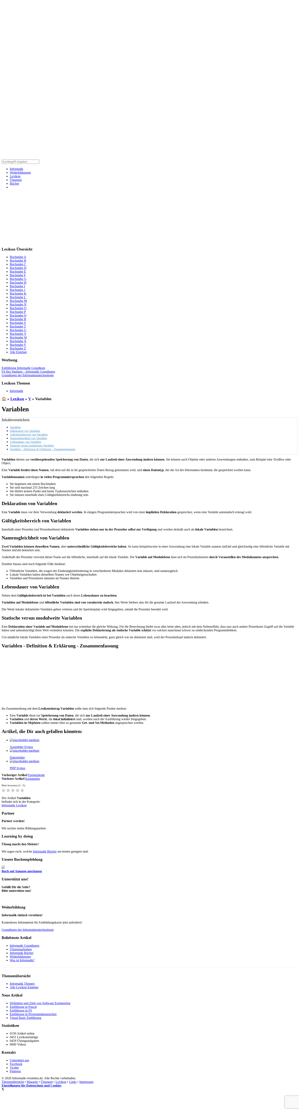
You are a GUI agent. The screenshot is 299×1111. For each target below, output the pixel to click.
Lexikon (15, 176)
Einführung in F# (21, 1010)
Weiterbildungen (20, 172)
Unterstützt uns (19, 1060)
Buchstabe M (18, 301)
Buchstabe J (17, 290)
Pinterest (15, 1071)
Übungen (16, 180)
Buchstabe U (18, 330)
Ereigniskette (36, 775)
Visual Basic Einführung (25, 1018)
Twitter (14, 1067)
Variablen (15, 427)
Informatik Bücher (45, 851)
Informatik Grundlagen (24, 945)
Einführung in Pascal (23, 1007)
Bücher (14, 183)
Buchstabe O (18, 308)
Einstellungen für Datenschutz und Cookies (31, 1085)
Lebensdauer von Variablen (25, 441)
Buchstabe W (18, 337)
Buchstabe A (18, 257)
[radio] (3, 790)
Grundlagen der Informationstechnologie (28, 375)
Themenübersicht (13, 1082)
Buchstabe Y (18, 344)
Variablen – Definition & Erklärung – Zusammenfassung (42, 449)
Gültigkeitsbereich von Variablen (29, 434)
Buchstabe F (18, 275)
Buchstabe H (18, 282)
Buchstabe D (18, 268)
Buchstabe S (18, 323)
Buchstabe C (18, 264)
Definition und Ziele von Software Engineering (40, 1003)
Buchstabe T (18, 326)
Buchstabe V (18, 333)
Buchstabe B (18, 260)
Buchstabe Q (18, 315)
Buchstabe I (17, 286)
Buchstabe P (18, 312)
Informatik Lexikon (14, 805)
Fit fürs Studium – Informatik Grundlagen (28, 371)
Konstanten (32, 778)
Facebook (16, 1064)
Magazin (32, 1082)
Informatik (16, 169)
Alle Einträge (18, 352)
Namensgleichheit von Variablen (28, 438)
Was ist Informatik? (22, 960)
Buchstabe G (18, 279)
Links (72, 1082)
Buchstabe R (18, 319)
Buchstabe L (18, 297)
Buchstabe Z (18, 348)
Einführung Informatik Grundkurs (23, 368)
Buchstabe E (18, 271)
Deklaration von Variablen (25, 430)
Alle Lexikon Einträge (24, 987)
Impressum (86, 1082)
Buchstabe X (18, 341)
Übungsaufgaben (21, 949)
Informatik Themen (22, 983)
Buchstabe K (18, 293)
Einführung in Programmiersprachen (33, 1014)
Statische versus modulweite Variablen (32, 445)
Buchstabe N (18, 304)
